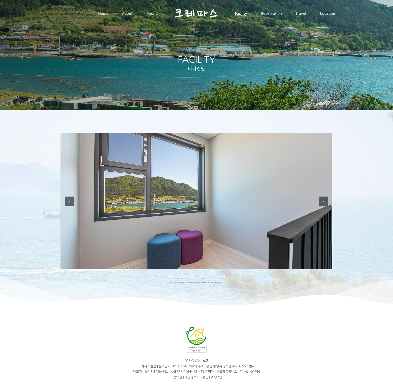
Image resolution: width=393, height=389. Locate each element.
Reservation (271, 13)
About (127, 13)
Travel (300, 13)
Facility (241, 13)
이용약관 (176, 377)
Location (327, 13)
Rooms (152, 13)
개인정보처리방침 (196, 377)
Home (103, 13)
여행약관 (217, 377)
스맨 (206, 360)
